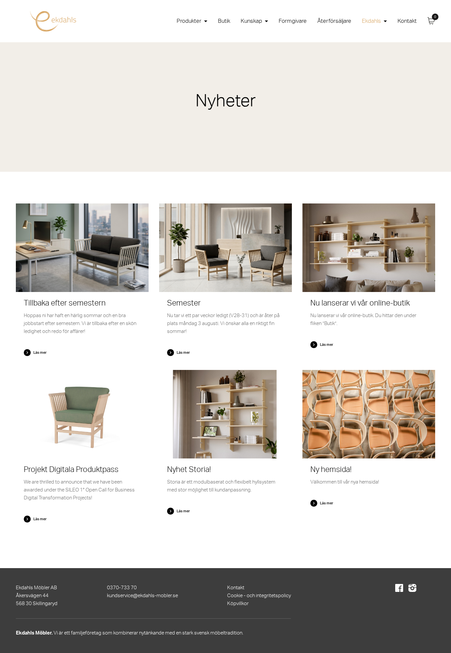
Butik (224, 21)
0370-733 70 (122, 587)
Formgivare (293, 21)
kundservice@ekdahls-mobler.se (142, 595)
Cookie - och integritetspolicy (259, 595)
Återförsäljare (334, 21)
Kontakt (407, 21)
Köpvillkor (238, 603)
